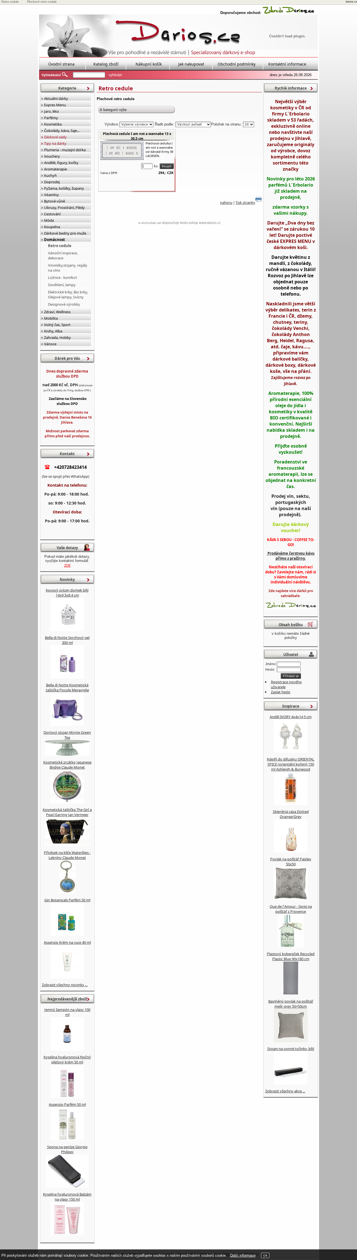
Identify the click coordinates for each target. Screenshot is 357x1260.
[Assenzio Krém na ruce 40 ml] (67, 976)
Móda (49, 220)
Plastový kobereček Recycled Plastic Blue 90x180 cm (291, 956)
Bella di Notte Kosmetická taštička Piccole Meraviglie (67, 687)
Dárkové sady (55, 136)
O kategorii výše (113, 109)
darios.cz (351, 1)
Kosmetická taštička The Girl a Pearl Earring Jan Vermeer (67, 812)
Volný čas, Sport (57, 324)
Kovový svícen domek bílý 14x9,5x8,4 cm (67, 593)
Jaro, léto (51, 111)
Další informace (242, 1255)
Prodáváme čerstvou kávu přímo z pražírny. (291, 556)
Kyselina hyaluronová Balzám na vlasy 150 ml (67, 1197)
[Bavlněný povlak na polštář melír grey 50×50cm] (291, 1040)
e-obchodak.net (149, 223)
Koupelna (52, 226)
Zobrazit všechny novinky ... (65, 984)
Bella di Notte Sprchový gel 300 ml (67, 640)
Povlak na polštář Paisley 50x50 (290, 861)
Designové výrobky (64, 304)
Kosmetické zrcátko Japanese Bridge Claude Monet (67, 765)
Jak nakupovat (191, 64)
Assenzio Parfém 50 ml (67, 1104)
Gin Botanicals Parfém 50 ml (67, 899)
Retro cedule (59, 245)
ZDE (67, 565)
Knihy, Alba (53, 331)
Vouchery (52, 156)
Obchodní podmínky (236, 64)
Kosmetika (53, 124)
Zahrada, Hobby (57, 337)
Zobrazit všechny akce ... (285, 1091)
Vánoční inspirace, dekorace (63, 255)
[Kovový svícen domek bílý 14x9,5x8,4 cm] (67, 629)
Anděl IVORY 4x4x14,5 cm (291, 716)
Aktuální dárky (56, 98)
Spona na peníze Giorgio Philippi (67, 1149)
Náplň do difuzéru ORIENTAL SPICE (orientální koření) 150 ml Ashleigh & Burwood (290, 764)
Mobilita (51, 318)
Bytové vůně (54, 201)
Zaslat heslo (280, 691)
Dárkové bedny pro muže (65, 233)
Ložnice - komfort (62, 277)
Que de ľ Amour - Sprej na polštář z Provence (291, 909)
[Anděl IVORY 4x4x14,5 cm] (290, 751)
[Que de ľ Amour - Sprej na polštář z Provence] (291, 945)
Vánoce (50, 343)
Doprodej (52, 181)
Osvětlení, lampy (62, 284)
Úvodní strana (61, 64)
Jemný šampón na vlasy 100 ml (67, 1012)
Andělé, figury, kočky (61, 162)
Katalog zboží (106, 64)
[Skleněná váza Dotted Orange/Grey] (290, 851)
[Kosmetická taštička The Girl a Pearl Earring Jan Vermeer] (67, 844)
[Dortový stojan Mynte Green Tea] (67, 754)
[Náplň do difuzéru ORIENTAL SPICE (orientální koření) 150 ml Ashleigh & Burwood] (290, 803)
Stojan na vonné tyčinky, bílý (290, 1048)
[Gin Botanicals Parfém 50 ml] (67, 934)
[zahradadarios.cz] (288, 13)
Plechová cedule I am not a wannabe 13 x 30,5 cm (137, 136)
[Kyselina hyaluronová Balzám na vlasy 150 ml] (67, 1233)
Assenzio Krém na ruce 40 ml (67, 942)
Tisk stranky (245, 202)
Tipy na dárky (55, 143)
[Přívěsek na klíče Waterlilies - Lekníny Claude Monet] (67, 892)
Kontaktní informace (287, 64)
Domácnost (54, 239)
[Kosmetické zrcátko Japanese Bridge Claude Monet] (67, 801)
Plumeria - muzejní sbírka (65, 149)
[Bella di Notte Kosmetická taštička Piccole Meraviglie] (67, 724)
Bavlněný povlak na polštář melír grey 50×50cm (290, 1004)
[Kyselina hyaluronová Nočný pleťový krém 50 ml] (67, 1096)
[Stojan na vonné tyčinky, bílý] (290, 1083)
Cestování (52, 213)
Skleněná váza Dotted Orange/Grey (291, 814)
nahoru (226, 202)
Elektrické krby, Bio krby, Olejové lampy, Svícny (68, 294)
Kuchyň (50, 175)
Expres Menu (55, 104)
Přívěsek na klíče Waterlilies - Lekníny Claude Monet (67, 855)
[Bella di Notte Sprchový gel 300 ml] (67, 677)
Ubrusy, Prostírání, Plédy (64, 207)
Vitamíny (51, 194)
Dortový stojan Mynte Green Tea (67, 735)
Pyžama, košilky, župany (64, 188)
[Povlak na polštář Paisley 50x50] (291, 898)
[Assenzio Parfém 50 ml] (67, 1138)
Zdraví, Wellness (57, 311)
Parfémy (51, 117)
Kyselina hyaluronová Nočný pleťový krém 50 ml (67, 1059)
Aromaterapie (55, 169)
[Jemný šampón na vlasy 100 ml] (67, 1049)
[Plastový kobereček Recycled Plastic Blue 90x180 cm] (290, 993)
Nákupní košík (149, 64)
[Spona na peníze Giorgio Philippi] (67, 1186)
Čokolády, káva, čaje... (61, 130)
